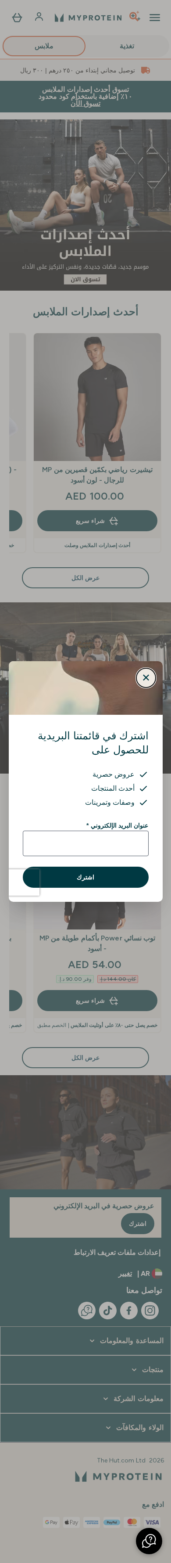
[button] (149, 1541)
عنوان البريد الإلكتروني (117, 825)
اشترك (85, 877)
